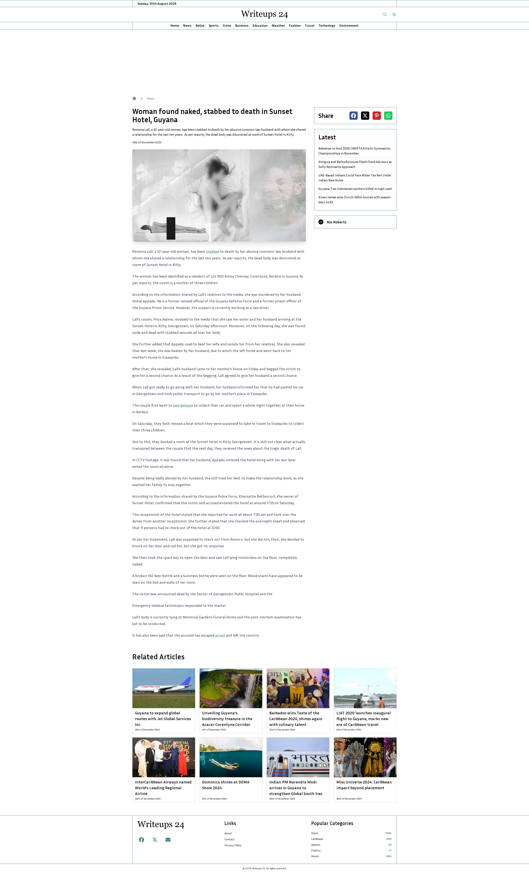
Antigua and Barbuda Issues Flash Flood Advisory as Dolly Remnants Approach (355, 164)
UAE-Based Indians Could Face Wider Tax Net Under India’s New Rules (354, 177)
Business (242, 25)
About (228, 833)
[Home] (134, 98)
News (187, 25)
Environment (349, 25)
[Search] (385, 14)
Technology (326, 25)
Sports (214, 25)
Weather (278, 25)
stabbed (212, 251)
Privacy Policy (233, 845)
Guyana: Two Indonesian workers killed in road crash (355, 189)
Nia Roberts (337, 222)
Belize (200, 25)
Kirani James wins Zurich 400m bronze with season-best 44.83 (355, 199)
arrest (220, 635)
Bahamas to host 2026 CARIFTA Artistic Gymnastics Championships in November (354, 150)
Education (260, 25)
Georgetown (183, 405)
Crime (227, 25)
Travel (309, 25)
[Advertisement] (264, 61)
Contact (229, 839)
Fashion (295, 25)
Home (174, 25)
